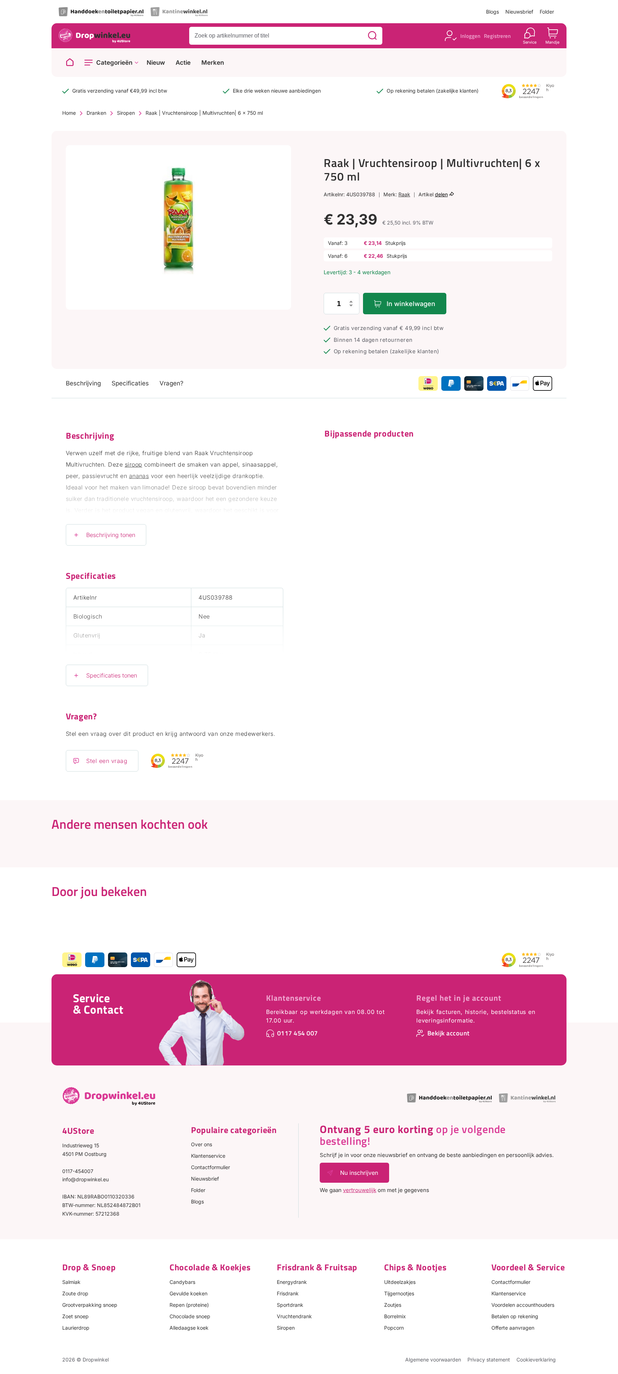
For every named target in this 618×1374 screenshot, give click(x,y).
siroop (133, 464)
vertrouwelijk (359, 1190)
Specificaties (130, 383)
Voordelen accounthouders (522, 1305)
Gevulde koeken (188, 1293)
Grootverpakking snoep (89, 1305)
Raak (404, 194)
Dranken (96, 113)
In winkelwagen (411, 303)
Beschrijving (83, 383)
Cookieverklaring (536, 1359)
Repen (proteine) (189, 1305)
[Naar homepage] (69, 62)
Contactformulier (210, 1167)
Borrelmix (395, 1316)
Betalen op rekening (514, 1316)
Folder (547, 12)
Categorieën (114, 62)
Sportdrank (290, 1305)
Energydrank (292, 1282)
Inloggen (470, 36)
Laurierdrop (75, 1328)
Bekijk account (448, 1033)
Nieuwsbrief (519, 12)
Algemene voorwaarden (433, 1359)
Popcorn (394, 1328)
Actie (183, 63)
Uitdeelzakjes (400, 1282)
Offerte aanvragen (512, 1328)
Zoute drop (75, 1293)
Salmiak (71, 1282)
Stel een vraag (106, 760)
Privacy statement (488, 1359)
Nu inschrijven (359, 1172)
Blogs (492, 12)
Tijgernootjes (399, 1293)
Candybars (182, 1282)
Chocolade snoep (190, 1316)
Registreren (497, 36)
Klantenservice (293, 998)
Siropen (126, 113)
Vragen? (171, 383)
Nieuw (156, 63)
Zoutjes (392, 1305)
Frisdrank (288, 1293)
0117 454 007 (297, 1033)
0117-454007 (77, 1171)
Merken (212, 63)
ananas (139, 475)
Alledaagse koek (189, 1328)
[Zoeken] (372, 36)
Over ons (201, 1144)
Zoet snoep (75, 1316)
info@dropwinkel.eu (85, 1179)
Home (69, 113)
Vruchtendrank (294, 1316)
